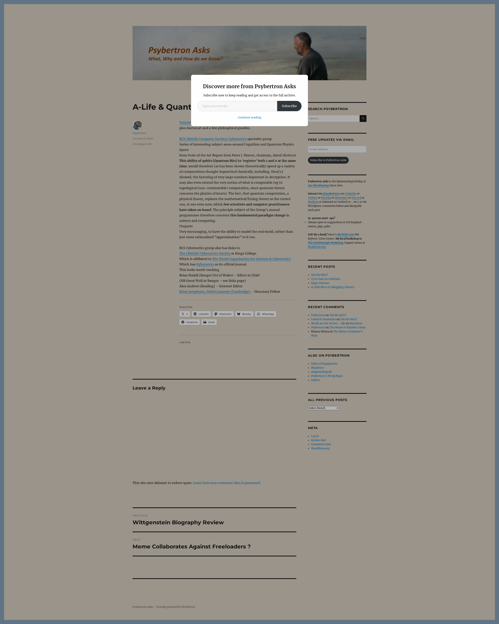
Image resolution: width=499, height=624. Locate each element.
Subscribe (289, 106)
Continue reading (249, 117)
